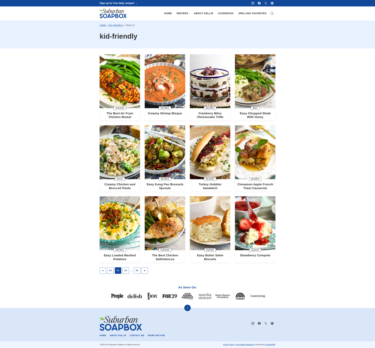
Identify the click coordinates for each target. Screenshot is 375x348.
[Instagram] (253, 3)
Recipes (182, 13)
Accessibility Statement (245, 345)
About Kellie (203, 13)
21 (118, 270)
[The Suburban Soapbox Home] (113, 13)
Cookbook (226, 13)
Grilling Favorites (252, 13)
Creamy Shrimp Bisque (165, 113)
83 (137, 270)
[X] (265, 3)
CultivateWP (270, 345)
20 (110, 270)
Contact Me (137, 335)
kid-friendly (116, 25)
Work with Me (156, 335)
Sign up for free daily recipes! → (119, 3)
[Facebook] (259, 3)
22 (125, 270)
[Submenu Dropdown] (189, 13)
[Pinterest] (272, 3)
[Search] (272, 13)
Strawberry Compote (255, 255)
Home (168, 13)
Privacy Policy (228, 345)
